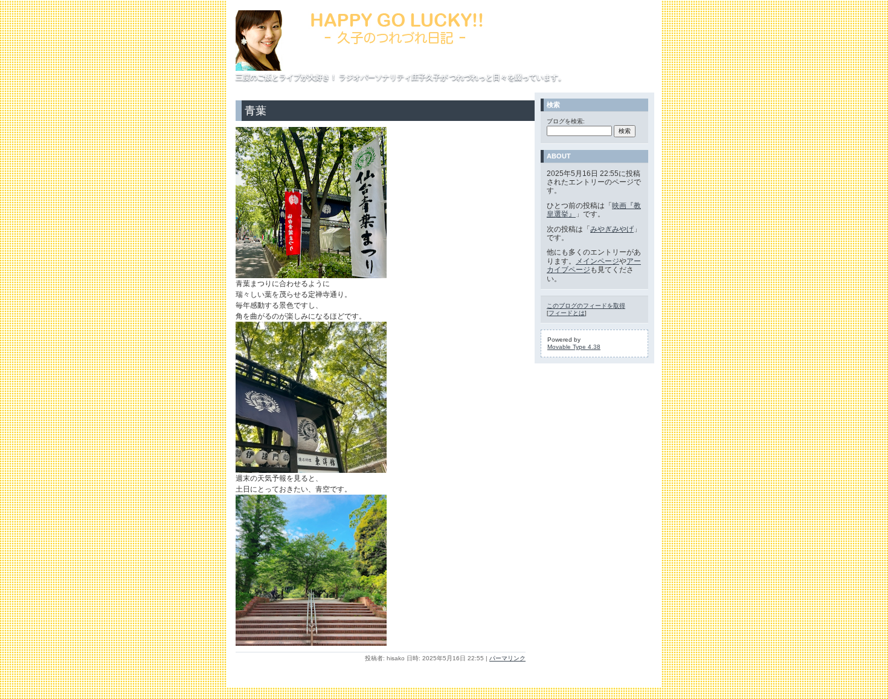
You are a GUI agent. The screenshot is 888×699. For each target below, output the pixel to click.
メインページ (597, 261)
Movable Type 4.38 (573, 346)
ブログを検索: (566, 121)
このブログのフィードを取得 (586, 305)
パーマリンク (507, 658)
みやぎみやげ (612, 229)
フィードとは (567, 313)
